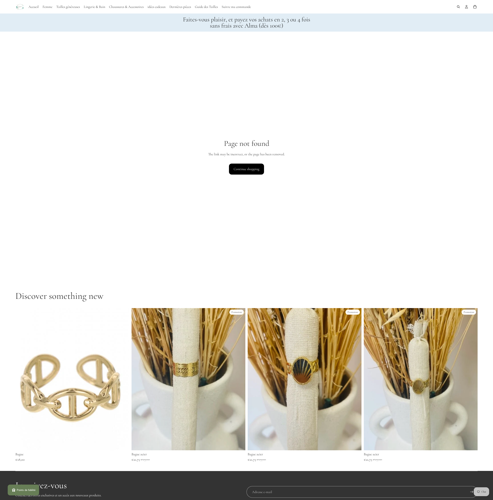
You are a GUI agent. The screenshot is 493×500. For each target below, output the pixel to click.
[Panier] (475, 7)
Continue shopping (246, 169)
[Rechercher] (458, 7)
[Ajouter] (123, 444)
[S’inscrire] (472, 492)
